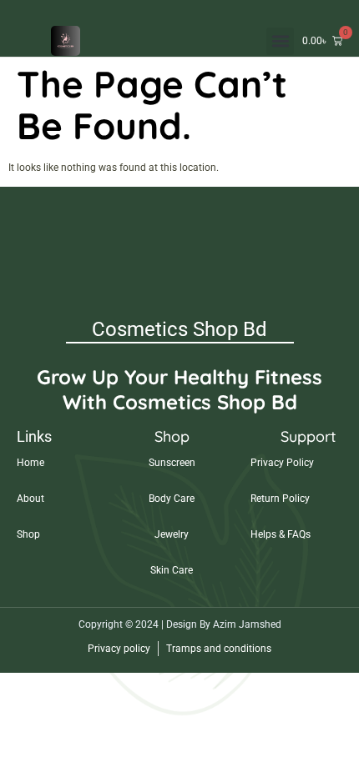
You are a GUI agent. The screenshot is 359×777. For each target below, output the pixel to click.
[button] (280, 41)
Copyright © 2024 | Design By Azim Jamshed (179, 624)
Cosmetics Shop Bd (179, 329)
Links (34, 436)
